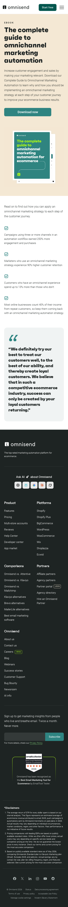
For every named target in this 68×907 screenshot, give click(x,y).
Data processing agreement (47, 889)
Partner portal (44, 586)
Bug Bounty (10, 683)
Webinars (9, 664)
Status (28, 889)
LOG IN (57, 586)
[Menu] (61, 9)
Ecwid (40, 554)
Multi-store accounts (16, 523)
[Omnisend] (16, 8)
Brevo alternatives (14, 603)
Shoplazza (42, 548)
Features (9, 510)
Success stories (13, 670)
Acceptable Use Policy (47, 894)
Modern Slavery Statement (46, 898)
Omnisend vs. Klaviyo (16, 580)
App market (10, 548)
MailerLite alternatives (16, 609)
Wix (39, 542)
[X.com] (22, 879)
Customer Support (14, 676)
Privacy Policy (36, 743)
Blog (6, 658)
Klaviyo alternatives (15, 596)
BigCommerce (45, 523)
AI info (7, 695)
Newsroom (10, 689)
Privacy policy (29, 894)
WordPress (43, 529)
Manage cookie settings (21, 898)
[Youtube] (45, 879)
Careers (12, 651)
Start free (47, 7)
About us (9, 639)
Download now (28, 112)
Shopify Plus (44, 517)
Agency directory (46, 592)
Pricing (8, 517)
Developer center (14, 542)
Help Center (11, 535)
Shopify (41, 510)
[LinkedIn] (29, 879)
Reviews (9, 529)
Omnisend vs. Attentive (17, 574)
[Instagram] (37, 879)
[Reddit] (53, 879)
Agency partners (46, 580)
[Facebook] (14, 879)
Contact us (10, 645)
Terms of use (14, 894)
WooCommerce (46, 535)
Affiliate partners (46, 574)
